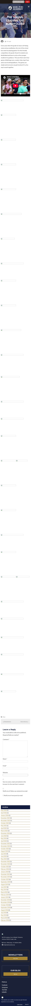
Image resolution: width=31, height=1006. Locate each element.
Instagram (5, 987)
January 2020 (5, 872)
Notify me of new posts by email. (13, 795)
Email (5, 766)
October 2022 (5, 866)
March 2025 (4, 831)
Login (27, 1)
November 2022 (5, 864)
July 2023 (3, 854)
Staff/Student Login (18, 1)
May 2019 (4, 889)
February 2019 (5, 894)
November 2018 (5, 902)
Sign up (15, 974)
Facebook (4, 985)
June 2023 (4, 856)
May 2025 (4, 825)
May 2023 (4, 859)
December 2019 (5, 874)
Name (5, 759)
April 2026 (4, 813)
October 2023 (5, 849)
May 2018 (4, 915)
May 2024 (4, 838)
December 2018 (5, 900)
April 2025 (4, 828)
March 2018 (4, 918)
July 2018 (3, 912)
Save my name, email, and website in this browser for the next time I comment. (14, 783)
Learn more (19, 1004)
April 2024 (4, 841)
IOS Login (8, 41)
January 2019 (5, 897)
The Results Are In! (7, 721)
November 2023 (5, 846)
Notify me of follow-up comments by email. (15, 791)
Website (5, 772)
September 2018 (5, 907)
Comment (6, 739)
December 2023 (5, 843)
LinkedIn (4, 992)
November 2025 (5, 820)
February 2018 (5, 920)
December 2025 (5, 818)
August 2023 (4, 851)
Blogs (4, 717)
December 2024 (5, 833)
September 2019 (5, 882)
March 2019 (4, 892)
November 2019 (5, 877)
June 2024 (4, 836)
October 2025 (5, 823)
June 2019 (4, 887)
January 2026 (5, 815)
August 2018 (4, 910)
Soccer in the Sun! (24, 721)
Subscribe (15, 958)
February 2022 (5, 869)
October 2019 (5, 879)
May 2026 (4, 810)
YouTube (4, 989)
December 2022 (5, 861)
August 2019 (4, 884)
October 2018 (5, 905)
